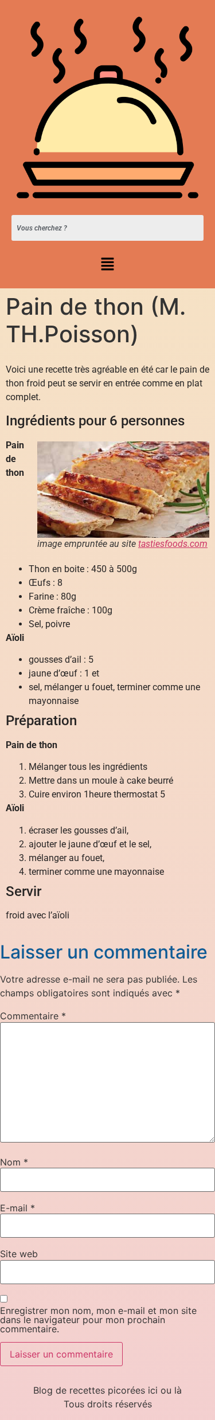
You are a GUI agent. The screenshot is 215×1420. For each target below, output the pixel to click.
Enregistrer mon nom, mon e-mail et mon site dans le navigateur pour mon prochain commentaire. (98, 1319)
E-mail (17, 1207)
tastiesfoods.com (173, 543)
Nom (14, 1162)
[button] (107, 264)
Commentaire (33, 1015)
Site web (19, 1253)
